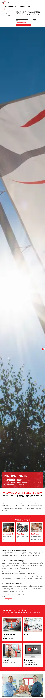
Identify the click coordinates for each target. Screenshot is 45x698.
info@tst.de (7, 599)
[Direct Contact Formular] (43, 349)
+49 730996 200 (8, 598)
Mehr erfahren (33, 696)
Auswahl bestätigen (21, 22)
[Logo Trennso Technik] (5, 2)
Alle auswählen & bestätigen (23, 25)
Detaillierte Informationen (35, 20)
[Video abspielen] (22, 685)
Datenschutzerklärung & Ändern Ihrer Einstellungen (22, 20)
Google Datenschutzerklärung (24, 696)
